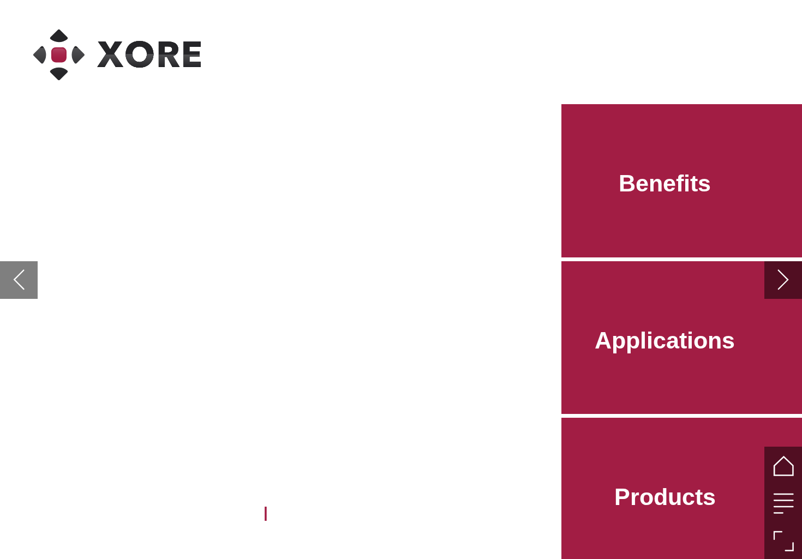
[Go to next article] (783, 280)
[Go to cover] (783, 465)
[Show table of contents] (783, 503)
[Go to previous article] (19, 280)
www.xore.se (211, 512)
